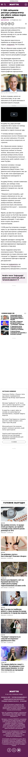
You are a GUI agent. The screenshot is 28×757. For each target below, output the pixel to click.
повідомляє (11, 44)
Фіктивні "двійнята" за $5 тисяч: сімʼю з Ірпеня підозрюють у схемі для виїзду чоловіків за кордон (13, 404)
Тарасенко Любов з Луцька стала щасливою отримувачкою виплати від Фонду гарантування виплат (13, 396)
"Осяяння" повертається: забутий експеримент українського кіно (11, 639)
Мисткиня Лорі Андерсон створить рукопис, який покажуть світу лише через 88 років (14, 420)
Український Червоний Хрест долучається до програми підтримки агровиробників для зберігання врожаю (12, 436)
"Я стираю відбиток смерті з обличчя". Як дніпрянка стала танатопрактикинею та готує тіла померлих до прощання (12, 667)
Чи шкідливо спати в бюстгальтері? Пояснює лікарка (13, 555)
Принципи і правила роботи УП (10, 701)
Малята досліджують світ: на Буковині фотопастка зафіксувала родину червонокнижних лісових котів (13, 583)
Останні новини (9, 391)
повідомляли (13, 264)
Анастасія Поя (5, 20)
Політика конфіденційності (19, 697)
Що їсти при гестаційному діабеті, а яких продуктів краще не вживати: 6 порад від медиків (14, 611)
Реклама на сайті (5, 697)
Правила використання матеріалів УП (14, 699)
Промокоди (23, 701)
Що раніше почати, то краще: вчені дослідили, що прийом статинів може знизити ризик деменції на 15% (13, 528)
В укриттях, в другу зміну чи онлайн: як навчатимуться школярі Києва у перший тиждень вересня (13, 412)
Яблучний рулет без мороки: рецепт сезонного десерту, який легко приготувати (13, 428)
